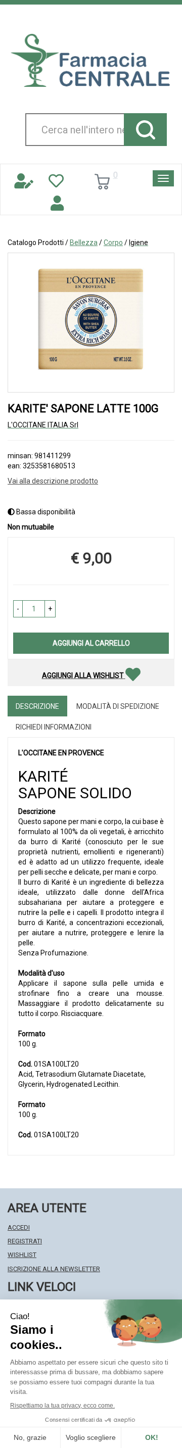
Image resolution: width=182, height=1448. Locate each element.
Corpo (113, 242)
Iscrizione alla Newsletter (54, 1269)
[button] (18, 608)
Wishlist (22, 1255)
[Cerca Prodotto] (145, 129)
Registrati (25, 1241)
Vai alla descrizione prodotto (53, 481)
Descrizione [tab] (37, 706)
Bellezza (84, 242)
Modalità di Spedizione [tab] (117, 706)
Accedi (19, 1227)
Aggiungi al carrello (91, 643)
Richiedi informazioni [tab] (54, 727)
